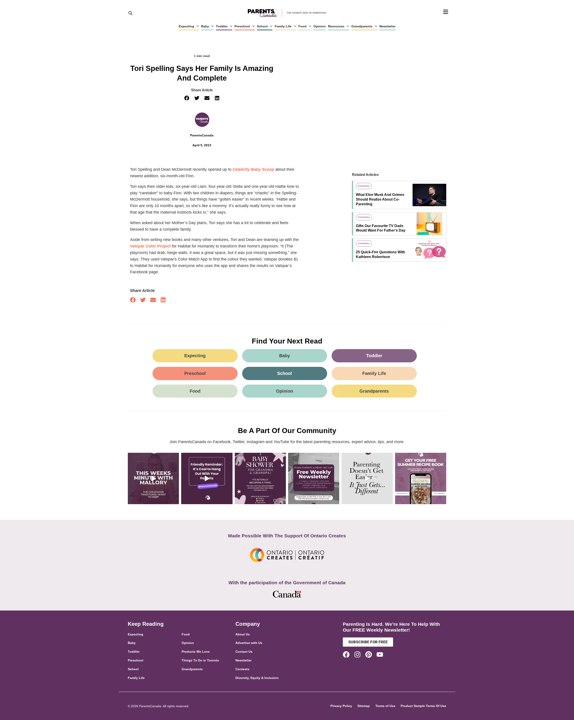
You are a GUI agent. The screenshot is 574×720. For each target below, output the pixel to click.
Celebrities (364, 186)
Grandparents (361, 26)
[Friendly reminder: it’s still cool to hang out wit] (206, 478)
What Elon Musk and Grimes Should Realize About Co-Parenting (380, 199)
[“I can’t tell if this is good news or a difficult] (367, 478)
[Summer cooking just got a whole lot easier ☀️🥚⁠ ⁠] (420, 478)
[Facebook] (346, 654)
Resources (336, 26)
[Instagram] (357, 654)
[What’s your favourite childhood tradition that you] (153, 478)
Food (302, 26)
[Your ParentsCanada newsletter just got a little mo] (313, 478)
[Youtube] (379, 654)
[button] (187, 98)
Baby (205, 26)
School (262, 26)
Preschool (242, 26)
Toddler (222, 26)
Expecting (186, 26)
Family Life (283, 26)
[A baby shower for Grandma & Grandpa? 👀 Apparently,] (260, 478)
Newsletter (387, 26)
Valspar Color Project (150, 246)
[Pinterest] (368, 654)
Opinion (319, 26)
